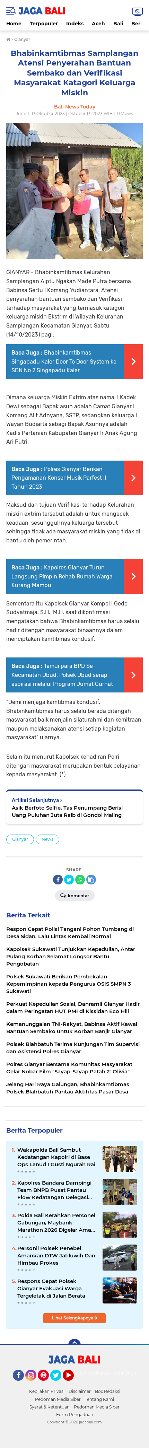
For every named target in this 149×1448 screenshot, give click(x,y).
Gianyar (20, 839)
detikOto (86, 1373)
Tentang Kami (99, 1399)
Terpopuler (44, 23)
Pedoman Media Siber (58, 1399)
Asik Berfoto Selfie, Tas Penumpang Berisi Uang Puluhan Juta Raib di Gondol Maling (67, 811)
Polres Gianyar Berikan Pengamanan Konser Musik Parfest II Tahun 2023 (58, 478)
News (47, 839)
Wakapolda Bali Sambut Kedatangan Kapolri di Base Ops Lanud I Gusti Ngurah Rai (56, 1157)
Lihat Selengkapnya (73, 1317)
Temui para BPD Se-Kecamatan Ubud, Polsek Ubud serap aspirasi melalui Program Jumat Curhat (62, 675)
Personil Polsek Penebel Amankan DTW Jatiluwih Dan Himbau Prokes (56, 1255)
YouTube (73, 1384)
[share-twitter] (69, 879)
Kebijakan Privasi (46, 1391)
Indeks (75, 23)
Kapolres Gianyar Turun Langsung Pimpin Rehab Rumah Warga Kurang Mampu (62, 576)
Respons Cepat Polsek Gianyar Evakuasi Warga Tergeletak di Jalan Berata (51, 1288)
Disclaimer (80, 1391)
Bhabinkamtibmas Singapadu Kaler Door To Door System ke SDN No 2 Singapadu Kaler (63, 361)
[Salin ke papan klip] (91, 879)
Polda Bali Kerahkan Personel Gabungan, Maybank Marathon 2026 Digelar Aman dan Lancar (56, 1222)
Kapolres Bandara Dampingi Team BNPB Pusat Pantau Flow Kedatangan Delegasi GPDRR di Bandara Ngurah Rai (54, 1190)
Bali (118, 23)
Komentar (78, 895)
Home (13, 23)
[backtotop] (74, 1345)
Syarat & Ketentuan (49, 1407)
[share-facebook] (58, 879)
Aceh (98, 23)
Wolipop (135, 1373)
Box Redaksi (107, 1391)
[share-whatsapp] (80, 879)
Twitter (59, 1384)
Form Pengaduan (74, 1414)
